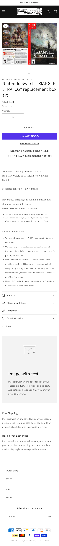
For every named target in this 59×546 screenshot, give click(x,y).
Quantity (6, 111)
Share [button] (8, 326)
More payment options (29, 143)
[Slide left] (23, 74)
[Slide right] (36, 74)
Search (9, 478)
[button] (3, 11)
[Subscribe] (49, 516)
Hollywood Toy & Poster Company (25, 541)
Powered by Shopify (43, 541)
